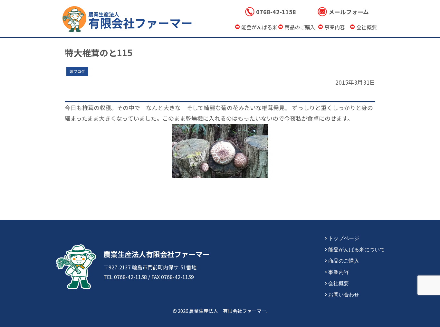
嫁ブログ (77, 71)
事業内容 (338, 271)
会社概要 (338, 282)
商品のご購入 (343, 260)
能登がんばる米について (356, 249)
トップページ (343, 237)
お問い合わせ (343, 294)
